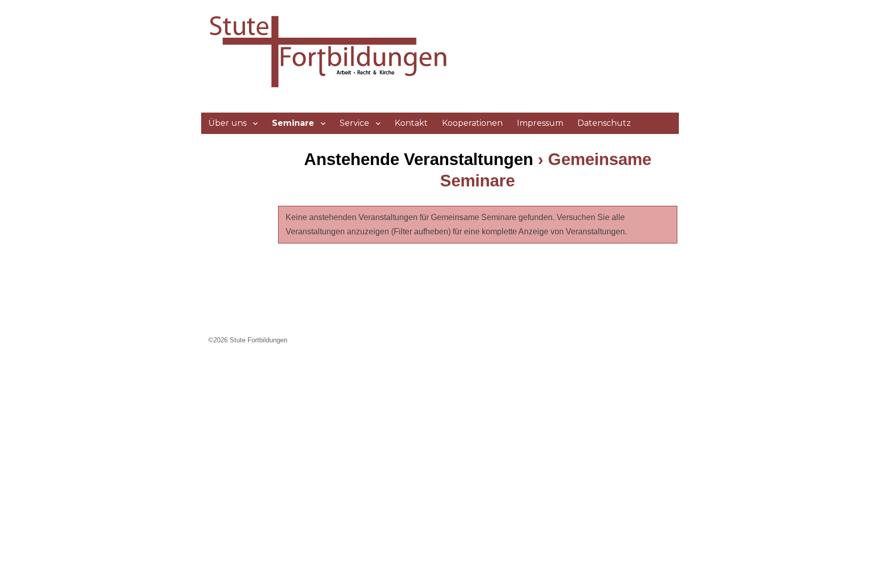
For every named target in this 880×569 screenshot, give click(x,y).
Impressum (540, 123)
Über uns (227, 123)
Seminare (293, 123)
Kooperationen (472, 123)
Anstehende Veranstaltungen (418, 159)
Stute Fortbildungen (258, 340)
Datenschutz (604, 123)
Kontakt (411, 123)
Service (354, 123)
